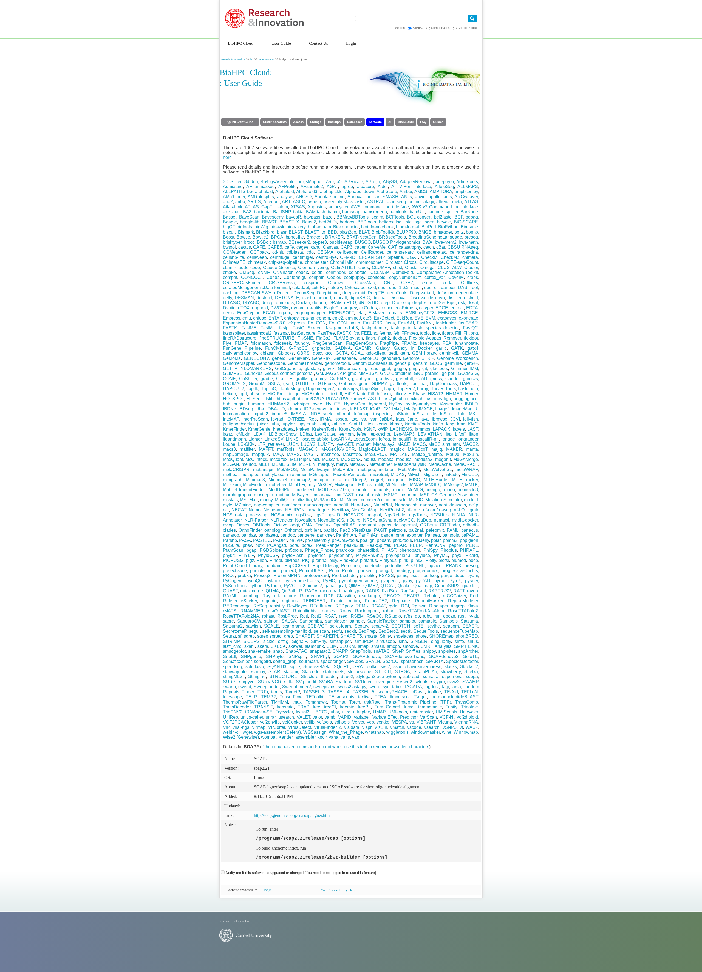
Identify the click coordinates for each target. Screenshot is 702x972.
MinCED (469, 474)
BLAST (295, 232)
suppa (472, 676)
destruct (264, 297)
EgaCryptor (248, 312)
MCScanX (351, 459)
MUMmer (348, 499)
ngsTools (418, 514)
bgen (429, 222)
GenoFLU (368, 358)
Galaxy (382, 348)
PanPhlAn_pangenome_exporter (390, 535)
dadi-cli (431, 287)
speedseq (232, 666)
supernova (452, 676)
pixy (333, 560)
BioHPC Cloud (240, 43)
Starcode (310, 671)
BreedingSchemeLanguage (435, 237)
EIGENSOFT (341, 312)
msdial (362, 494)
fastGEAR (468, 323)
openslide (388, 525)
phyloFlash (293, 555)
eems (228, 312)
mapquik (260, 454)
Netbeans (273, 510)
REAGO (392, 595)
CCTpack (259, 252)
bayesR (293, 217)
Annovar (355, 196)
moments (380, 489)
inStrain (401, 413)
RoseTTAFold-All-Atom (421, 611)
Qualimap (422, 585)
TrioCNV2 (232, 712)
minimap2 (300, 479)
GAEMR (363, 348)
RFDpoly (344, 606)
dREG (350, 302)
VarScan (428, 717)
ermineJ (353, 318)
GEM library (424, 353)
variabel (362, 717)
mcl (315, 459)
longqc (448, 439)
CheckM (429, 257)
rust (461, 616)
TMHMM (279, 702)
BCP (458, 217)
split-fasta (254, 666)
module (360, 489)
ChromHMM (341, 262)
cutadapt (300, 287)
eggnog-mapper (310, 312)
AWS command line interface (380, 207)
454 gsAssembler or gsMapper (291, 181)
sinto (459, 641)
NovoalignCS (331, 520)
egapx (285, 312)
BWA (427, 242)
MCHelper (300, 459)
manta (472, 449)
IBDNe (229, 409)
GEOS (436, 363)
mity (311, 484)
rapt (422, 591)
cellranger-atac (431, 252)
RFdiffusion (321, 606)
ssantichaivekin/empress (417, 666)
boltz (459, 232)
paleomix (435, 530)
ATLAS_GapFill (260, 207)
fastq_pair (400, 328)
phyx (456, 555)
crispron (311, 282)
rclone (290, 595)
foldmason (261, 343)
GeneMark (298, 358)
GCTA (342, 353)
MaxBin (470, 454)
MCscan (330, 459)
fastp (283, 328)
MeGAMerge (465, 459)
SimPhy (318, 641)
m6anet (363, 444)
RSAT (330, 616)
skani (249, 646)
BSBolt (264, 242)
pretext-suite (235, 570)
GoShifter (248, 378)
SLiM (332, 646)
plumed (458, 560)
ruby (427, 616)
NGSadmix (281, 514)
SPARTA (435, 661)
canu (316, 247)
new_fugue (318, 510)
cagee (302, 247)
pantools (450, 535)
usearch (286, 717)
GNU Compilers (395, 373)
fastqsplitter (234, 333)
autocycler (338, 207)
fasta (390, 323)
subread (411, 676)
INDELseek (321, 413)
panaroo (231, 535)
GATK (457, 348)
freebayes (429, 343)
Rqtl (304, 616)
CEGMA (325, 252)
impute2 (260, 413)
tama (456, 686)
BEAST (269, 222)
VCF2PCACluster (240, 722)
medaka (386, 459)
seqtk (406, 631)
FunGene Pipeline (242, 348)
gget (386, 368)
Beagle (230, 222)
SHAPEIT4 (327, 636)
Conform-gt (294, 277)
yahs (345, 737)
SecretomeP (235, 631)
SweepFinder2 (296, 686)
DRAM (335, 302)
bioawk (277, 227)
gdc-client (375, 353)
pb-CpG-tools (345, 540)
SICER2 (251, 641)
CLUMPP (381, 267)
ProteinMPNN (287, 575)
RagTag (408, 591)
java (424, 419)
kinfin (438, 424)
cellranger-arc (400, 252)
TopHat (338, 702)
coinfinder (335, 272)
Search (400, 27)
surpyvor (247, 681)
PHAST (388, 550)
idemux (294, 409)
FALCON (317, 323)
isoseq (340, 419)
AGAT (332, 186)
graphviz (384, 378)
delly (227, 297)
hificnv (399, 393)
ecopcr (385, 308)
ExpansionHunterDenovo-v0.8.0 (254, 323)
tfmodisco (399, 696)
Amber (406, 191)
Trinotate (469, 707)
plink (403, 560)
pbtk (259, 545)
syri (386, 686)
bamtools (398, 211)
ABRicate (353, 181)
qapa (330, 585)
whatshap (374, 732)
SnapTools (360, 651)
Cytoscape (355, 287)
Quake (404, 585)
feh (396, 333)
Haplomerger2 (320, 388)
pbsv (247, 545)
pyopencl (390, 580)
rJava (472, 606)
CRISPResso (282, 282)
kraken (302, 429)
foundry (302, 343)
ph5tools (293, 550)
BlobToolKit (383, 232)
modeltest (304, 489)
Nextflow (340, 510)
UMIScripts (446, 712)
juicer (262, 424)
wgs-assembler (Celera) (277, 732)
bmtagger (443, 232)
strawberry (451, 671)
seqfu (336, 631)
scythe (433, 626)
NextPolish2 (392, 510)
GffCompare (349, 368)
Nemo (255, 510)
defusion (445, 292)
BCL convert (419, 217)
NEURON (295, 510)
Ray (266, 595)
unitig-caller (251, 717)
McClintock (256, 459)
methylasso (273, 474)
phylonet (316, 555)
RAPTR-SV (439, 591)
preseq (471, 565)
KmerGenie (259, 429)
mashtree (330, 454)
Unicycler (469, 712)
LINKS (292, 439)
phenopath (409, 550)
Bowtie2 (260, 237)
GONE (229, 378)
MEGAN (231, 464)
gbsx (317, 353)
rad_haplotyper (348, 591)
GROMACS (234, 383)
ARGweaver (466, 196)
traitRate (372, 702)
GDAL (357, 353)
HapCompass (443, 383)
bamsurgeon (375, 211)
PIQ (305, 560)
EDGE (441, 308)
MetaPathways (315, 469)
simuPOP (364, 641)
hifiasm (384, 393)
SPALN (373, 661)
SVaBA (326, 681)
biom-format (407, 227)
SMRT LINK (466, 646)
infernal (343, 413)
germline (453, 363)
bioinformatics (266, 59)
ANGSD (304, 196)
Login (351, 43)
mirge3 (376, 479)
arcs (448, 196)
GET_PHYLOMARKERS (247, 368)
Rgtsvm (419, 606)
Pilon (262, 560)
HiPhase (416, 393)
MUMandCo (326, 499)
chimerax (257, 262)
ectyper (426, 308)
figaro (447, 333)
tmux (297, 702)
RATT (459, 591)
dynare (298, 308)
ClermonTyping (313, 267)
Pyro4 (455, 580)
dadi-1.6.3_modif (405, 287)
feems (385, 333)
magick (397, 449)
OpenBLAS (344, 525)
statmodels (333, 671)
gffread (371, 368)
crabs (472, 277)
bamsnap (351, 211)
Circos (410, 262)
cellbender (347, 252)
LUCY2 (308, 444)
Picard (471, 555)
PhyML (441, 555)
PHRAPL (469, 550)
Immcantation (236, 413)
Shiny (385, 636)
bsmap (279, 242)
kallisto (338, 424)
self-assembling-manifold (286, 631)
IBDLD (471, 404)
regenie (269, 600)
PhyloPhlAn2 (369, 555)
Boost (228, 237)
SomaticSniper (237, 661)
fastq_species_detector (436, 328)
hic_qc (292, 393)
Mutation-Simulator (443, 499)
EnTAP (275, 318)
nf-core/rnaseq (437, 510)
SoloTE (470, 656)
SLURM (347, 646)
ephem (323, 318)
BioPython (448, 227)
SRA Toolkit (365, 666)
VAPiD (344, 717)
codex (302, 272)
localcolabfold (315, 439)
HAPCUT (469, 383)
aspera (314, 201)
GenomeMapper (238, 363)
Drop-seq (401, 302)
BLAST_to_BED (321, 232)
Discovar (398, 297)
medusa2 (423, 459)
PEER (416, 545)
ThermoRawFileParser (245, 702)
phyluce (422, 555)
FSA (447, 343)
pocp (473, 560)
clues (363, 267)
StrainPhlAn (425, 671)
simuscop (385, 641)
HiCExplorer (313, 393)
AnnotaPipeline (330, 196)
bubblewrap (340, 242)
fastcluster (445, 323)
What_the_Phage (346, 732)
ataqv (428, 201)
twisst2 (302, 712)
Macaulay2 (384, 444)
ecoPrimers (406, 308)
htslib (268, 398)
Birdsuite (469, 227)
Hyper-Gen (354, 404)
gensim (420, 363)
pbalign (367, 540)
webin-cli (231, 732)
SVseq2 (404, 681)
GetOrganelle (288, 368)
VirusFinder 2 (327, 727)
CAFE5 (275, 247)
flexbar (399, 338)
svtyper (438, 681)
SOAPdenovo (366, 656)
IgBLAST (358, 409)
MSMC (391, 494)
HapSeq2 (405, 388)
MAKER (454, 449)
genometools (337, 363)
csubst (428, 282)
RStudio (393, 616)
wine (446, 732)
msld (376, 494)
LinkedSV (273, 439)
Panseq (432, 535)
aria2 (228, 201)
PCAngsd (276, 545)
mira (337, 479)
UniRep (230, 717)
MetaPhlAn (344, 469)
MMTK (471, 484)
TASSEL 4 (338, 692)
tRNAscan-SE (259, 712)
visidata (351, 727)
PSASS (386, 575)
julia (275, 424)
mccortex (278, 459)
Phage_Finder (319, 550)
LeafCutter (325, 434)
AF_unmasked (260, 186)
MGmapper (319, 474)
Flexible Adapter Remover (435, 338)
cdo (310, 252)
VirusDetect (299, 727)
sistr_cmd (232, 646)
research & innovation (233, 59)
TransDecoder (236, 707)
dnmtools (285, 302)
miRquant (396, 479)
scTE (419, 626)
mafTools (286, 449)
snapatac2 (320, 651)
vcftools (324, 722)
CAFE (259, 247)
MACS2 (470, 444)
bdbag (472, 217)
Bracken (315, 237)
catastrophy (410, 247)
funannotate (466, 343)
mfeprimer (296, 474)
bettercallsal (391, 222)
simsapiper (340, 641)
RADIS (372, 591)
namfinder (291, 505)
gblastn (267, 353)
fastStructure (303, 333)
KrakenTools (324, 429)
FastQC (470, 328)
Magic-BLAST (372, 449)
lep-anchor (380, 434)
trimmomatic (430, 707)
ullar (335, 712)
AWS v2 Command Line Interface (444, 207)
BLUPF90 (406, 232)
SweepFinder (267, 686)
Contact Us (318, 43)
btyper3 (319, 242)
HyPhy (395, 404)
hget (242, 393)
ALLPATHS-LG (238, 191)
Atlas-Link (232, 207)
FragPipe (389, 343)
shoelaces (403, 636)
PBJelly (421, 540)
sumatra (430, 676)
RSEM (357, 616)
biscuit (229, 232)
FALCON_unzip (344, 323)
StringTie (257, 676)
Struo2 (346, 676)
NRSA (369, 520)
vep (370, 722)
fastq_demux (374, 328)
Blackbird (265, 232)
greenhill (404, 378)
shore (421, 636)
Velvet (358, 722)
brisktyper (232, 242)
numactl (441, 520)
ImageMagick (465, 409)
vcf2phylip (270, 722)
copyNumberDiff (405, 277)
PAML (452, 530)
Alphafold (284, 191)
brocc (249, 242)
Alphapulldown (359, 191)
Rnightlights (304, 611)
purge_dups (452, 575)
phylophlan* (340, 555)
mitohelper (276, 484)
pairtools (397, 530)
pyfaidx (274, 580)
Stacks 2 (469, 666)
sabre (228, 621)
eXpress (296, 323)
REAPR (411, 595)
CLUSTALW (449, 267)
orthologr (272, 530)
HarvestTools (443, 388)
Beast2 (309, 222)
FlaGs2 (323, 338)
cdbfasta (295, 252)
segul (254, 631)
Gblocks (286, 353)
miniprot (321, 479)
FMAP (241, 343)
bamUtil (417, 211)
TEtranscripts (341, 696)
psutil (415, 575)
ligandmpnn (234, 439)
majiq (436, 449)
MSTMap (249, 499)
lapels (459, 429)
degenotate (467, 292)
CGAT (412, 257)
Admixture (233, 186)
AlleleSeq (444, 186)
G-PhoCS (298, 348)
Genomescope (271, 363)
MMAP (416, 484)
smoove (410, 646)
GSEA (274, 383)
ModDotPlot (279, 489)
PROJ (229, 575)
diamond (322, 297)
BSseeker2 (299, 242)
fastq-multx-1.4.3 (342, 328)
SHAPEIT (304, 636)
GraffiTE (284, 378)
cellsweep (257, 257)
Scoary (361, 626)
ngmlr (472, 510)
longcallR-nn (426, 439)
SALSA (289, 621)
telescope (232, 696)
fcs (356, 333)
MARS (293, 454)
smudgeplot (234, 651)
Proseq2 (262, 575)
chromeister (316, 262)
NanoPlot (382, 505)
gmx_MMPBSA (363, 373)
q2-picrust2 (311, 585)
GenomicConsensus (372, 363)
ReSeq (260, 606)
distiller (454, 297)
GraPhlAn (339, 378)
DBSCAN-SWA (256, 292)
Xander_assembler (297, 737)
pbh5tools (402, 540)
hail (413, 383)
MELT (263, 464)
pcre (294, 545)
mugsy (266, 499)
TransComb (466, 702)
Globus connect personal (289, 373)
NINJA (458, 514)
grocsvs (470, 378)
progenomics (425, 570)
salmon (271, 621)
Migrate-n (432, 474)
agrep (347, 186)
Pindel (276, 560)
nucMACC (404, 520)
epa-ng (307, 318)
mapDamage (235, 454)
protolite (368, 575)
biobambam (319, 227)
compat (230, 277)
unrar (271, 717)
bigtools (244, 227)
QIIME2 (370, 585)
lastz (227, 434)
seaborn (451, 626)
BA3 (247, 211)
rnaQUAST (278, 611)
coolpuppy (354, 277)
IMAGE (426, 409)
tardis (276, 692)
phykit (228, 555)
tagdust (431, 686)
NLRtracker (281, 520)
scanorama (293, 626)
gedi (393, 353)
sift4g (283, 641)
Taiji (445, 686)
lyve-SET (344, 444)
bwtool (229, 247)
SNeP (397, 651)
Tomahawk (316, 702)
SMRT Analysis (436, 646)
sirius (473, 641)
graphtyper (362, 378)
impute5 (279, 413)
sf (239, 636)
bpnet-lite (295, 237)
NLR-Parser (255, 520)
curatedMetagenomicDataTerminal (256, 287)
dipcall (340, 297)
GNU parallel (427, 373)
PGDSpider (271, 550)
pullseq (431, 575)
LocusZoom (365, 439)
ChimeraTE (234, 262)
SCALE (271, 626)
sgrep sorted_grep (275, 636)
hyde (317, 404)
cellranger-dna (464, 252)
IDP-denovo (315, 409)
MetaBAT (358, 464)
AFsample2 (312, 186)
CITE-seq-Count (462, 262)
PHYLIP (246, 555)
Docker (303, 302)
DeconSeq (303, 292)
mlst (403, 484)
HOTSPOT (233, 398)
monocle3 (468, 489)
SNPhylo (275, 656)
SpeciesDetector (462, 661)
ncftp (473, 505)
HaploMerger (291, 388)
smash (377, 646)
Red (474, 595)
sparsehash (412, 661)
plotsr (443, 560)
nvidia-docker (465, 520)
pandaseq (268, 535)
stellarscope (359, 671)
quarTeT (470, 585)
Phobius (449, 550)
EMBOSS (447, 312)
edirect (457, 308)
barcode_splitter (442, 211)
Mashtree (352, 454)
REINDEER (314, 600)
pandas (248, 535)
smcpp (393, 646)
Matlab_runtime (427, 454)
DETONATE (287, 297)
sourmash (308, 661)
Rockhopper (367, 611)
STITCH (383, 671)
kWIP (382, 429)
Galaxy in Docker (413, 348)
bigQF (228, 227)
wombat (268, 737)
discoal (380, 297)
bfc (408, 222)
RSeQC (374, 616)
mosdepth (263, 494)
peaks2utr (353, 545)
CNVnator (282, 272)
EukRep (404, 318)
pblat (436, 540)
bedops (347, 222)
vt (461, 727)
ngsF (319, 514)
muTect (471, 499)
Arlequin (271, 201)
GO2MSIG (468, 373)
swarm (229, 686)
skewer (295, 646)
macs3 (229, 449)
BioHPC (418, 27)
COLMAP (379, 272)
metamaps (263, 469)
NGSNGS (353, 514)
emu (246, 318)
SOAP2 (340, 656)
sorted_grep (284, 661)
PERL (472, 545)
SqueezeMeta (316, 666)
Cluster (471, 267)
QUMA (272, 591)
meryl (341, 464)
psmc (402, 575)
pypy (407, 580)
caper (360, 247)
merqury (326, 464)
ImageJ (442, 409)
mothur (282, 494)
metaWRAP (466, 469)
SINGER (419, 641)
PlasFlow (348, 560)
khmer (396, 424)
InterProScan (255, 419)
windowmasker (425, 732)
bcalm (377, 217)
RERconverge (237, 606)
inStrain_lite (424, 413)
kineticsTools (417, 424)
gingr (414, 368)
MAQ (278, 454)
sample (357, 621)
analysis (285, 196)
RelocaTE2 (376, 600)
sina (403, 641)
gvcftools (398, 383)
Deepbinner (328, 292)
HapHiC (268, 388)
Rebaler (431, 595)
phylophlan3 (398, 555)
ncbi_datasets (452, 505)
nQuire (353, 520)
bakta (298, 211)
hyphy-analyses (421, 404)
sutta (288, 681)
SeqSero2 (388, 631)
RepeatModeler (463, 600)
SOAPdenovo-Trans (404, 656)
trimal (409, 707)
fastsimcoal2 (259, 333)
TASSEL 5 (363, 692)
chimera (470, 257)
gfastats (312, 368)
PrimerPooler (342, 570)
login (268, 890)
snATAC (381, 651)
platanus (368, 560)
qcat (342, 585)
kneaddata (283, 429)
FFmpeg (409, 333)
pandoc (287, 535)
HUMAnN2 (278, 404)
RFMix (362, 606)
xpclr (322, 737)
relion (354, 600)
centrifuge (279, 257)
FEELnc (369, 333)
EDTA (472, 308)
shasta (370, 636)
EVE (418, 318)
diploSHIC (360, 297)
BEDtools (366, 222)
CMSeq (246, 272)
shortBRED (467, 636)
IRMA (325, 419)
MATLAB (399, 454)
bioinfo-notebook (377, 227)
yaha (333, 737)
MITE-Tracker (465, 479)
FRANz (408, 343)
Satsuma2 (233, 626)
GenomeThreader (305, 363)
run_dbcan (444, 616)
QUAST (230, 591)
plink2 (417, 560)
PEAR (400, 545)
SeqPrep (367, 631)
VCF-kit (447, 717)
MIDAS (398, 474)
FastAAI (406, 323)
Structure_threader (319, 676)
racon (325, 591)
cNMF (263, 272)
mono (449, 489)
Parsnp (230, 540)
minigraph (232, 479)
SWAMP (470, 681)
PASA (245, 540)
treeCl (330, 707)
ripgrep (458, 606)
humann (256, 404)
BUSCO (363, 242)
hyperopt (377, 404)
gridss (436, 378)
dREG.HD (368, 302)
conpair (316, 277)
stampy (258, 671)
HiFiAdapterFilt (359, 393)
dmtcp (267, 302)
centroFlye (326, 257)
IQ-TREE (295, 419)
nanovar (428, 505)
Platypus (388, 560)
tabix (396, 686)
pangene (306, 535)
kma (461, 424)
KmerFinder (234, 429)
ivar (372, 419)
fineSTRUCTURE (277, 338)
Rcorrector (310, 595)
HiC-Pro (276, 393)
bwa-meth (468, 242)
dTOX (244, 308)
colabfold (358, 272)
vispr (366, 727)
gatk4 (473, 348)
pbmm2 (450, 540)
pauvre (296, 540)
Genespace (344, 358)
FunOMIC (274, 348)
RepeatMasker (429, 600)
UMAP (379, 712)
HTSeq (254, 398)
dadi (382, 287)
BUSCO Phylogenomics (396, 242)
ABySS (390, 181)
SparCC (390, 661)
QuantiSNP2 (447, 585)
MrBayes (300, 494)
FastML (268, 328)
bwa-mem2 (446, 242)
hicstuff (335, 393)
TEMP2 (268, 696)
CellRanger (372, 252)
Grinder (452, 378)
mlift (379, 484)
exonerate (468, 318)
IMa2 (397, 409)
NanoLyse (361, 505)
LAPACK (441, 429)
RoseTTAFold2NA (241, 616)
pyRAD (423, 580)
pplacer (435, 565)
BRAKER (334, 237)
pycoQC (254, 580)
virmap (258, 727)
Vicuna (445, 722)
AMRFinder (234, 196)
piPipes (292, 560)
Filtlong (470, 333)
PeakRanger (328, 545)
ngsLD (333, 514)
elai (361, 312)
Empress (231, 318)
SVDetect (364, 681)
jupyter (288, 424)
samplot (407, 621)
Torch (354, 702)
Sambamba (310, 621)
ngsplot (374, 514)
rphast (268, 616)
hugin (239, 404)
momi (398, 489)
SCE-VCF (317, 626)
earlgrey (349, 308)
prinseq (365, 570)
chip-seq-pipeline (285, 262)
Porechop (350, 565)
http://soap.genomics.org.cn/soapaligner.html (292, 815)
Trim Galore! (387, 707)
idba (260, 409)
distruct (471, 297)
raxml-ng (249, 595)
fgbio (425, 333)
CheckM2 (450, 257)
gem (404, 353)
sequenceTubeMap (459, 631)
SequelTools (426, 631)
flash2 (384, 338)
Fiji (458, 333)
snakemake (259, 651)
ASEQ (299, 201)
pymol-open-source (358, 580)
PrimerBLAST (312, 570)
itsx (353, 419)
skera (262, 646)
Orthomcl (293, 530)
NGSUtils (439, 514)
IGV (386, 409)
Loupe (229, 444)
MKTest (365, 484)
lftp (449, 434)
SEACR (470, 626)
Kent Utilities (360, 424)
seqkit (350, 631)
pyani (472, 575)
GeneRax (321, 358)
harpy (422, 388)
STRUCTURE (283, 676)
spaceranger (333, 661)
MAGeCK (308, 449)
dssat (473, 302)
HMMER (454, 393)
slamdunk (314, 646)
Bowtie (243, 237)
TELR (251, 696)
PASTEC (262, 540)
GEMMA (470, 353)
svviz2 (453, 681)
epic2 (337, 318)
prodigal (384, 570)
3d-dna (251, 181)
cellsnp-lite (233, 257)
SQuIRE (342, 666)
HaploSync (371, 388)
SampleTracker (382, 621)
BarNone (469, 211)
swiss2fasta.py (352, 686)
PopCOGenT (297, 565)
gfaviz (329, 368)
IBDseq (246, 409)
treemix (347, 707)
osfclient (313, 530)
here (227, 157)
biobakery (296, 227)
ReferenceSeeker (240, 600)
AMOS (420, 191)
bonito (472, 232)
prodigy (402, 570)
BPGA (277, 237)
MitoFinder (253, 484)
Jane (412, 419)
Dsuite (229, 308)
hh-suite (257, 393)
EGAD (269, 312)
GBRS (303, 353)
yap (355, 737)
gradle (267, 378)
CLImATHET (343, 267)
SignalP (299, 641)
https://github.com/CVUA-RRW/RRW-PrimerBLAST (326, 398)
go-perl (448, 373)
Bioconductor (346, 227)
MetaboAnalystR (410, 464)
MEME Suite (284, 464)
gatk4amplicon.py (240, 353)
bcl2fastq (443, 217)
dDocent (282, 292)
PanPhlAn (346, 535)
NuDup (424, 520)
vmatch (397, 727)
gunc (363, 383)
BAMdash (315, 211)
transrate (285, 707)
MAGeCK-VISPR (338, 449)
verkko (383, 722)
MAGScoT (418, 449)
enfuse (259, 318)
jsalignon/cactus (238, 424)
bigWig (261, 227)
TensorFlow (291, 696)
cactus (244, 247)
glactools (439, 368)
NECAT (238, 510)
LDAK (259, 434)
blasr (281, 232)
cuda (447, 282)
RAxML (230, 595)
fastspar (281, 333)
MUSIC (416, 499)
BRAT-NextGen (361, 237)
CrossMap (365, 282)
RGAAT (378, 606)
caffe (289, 247)
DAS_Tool (468, 287)
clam (227, 267)
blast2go (347, 232)
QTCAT (388, 585)
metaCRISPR (236, 469)
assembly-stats (338, 201)
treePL (364, 707)
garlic (441, 348)
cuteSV (335, 287)
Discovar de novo (427, 297)
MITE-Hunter (436, 479)
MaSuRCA (375, 454)
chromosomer (369, 262)
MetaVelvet (409, 469)
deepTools (397, 292)
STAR (274, 671)
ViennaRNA (466, 722)
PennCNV (435, 545)
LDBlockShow (282, 434)
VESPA (399, 722)
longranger (467, 439)
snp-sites (447, 651)
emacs (395, 312)
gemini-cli (448, 353)
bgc (417, 222)
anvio (420, 196)
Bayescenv (272, 217)
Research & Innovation (266, 11)
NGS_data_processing (245, 514)
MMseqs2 (453, 484)
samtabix (427, 621)
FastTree (326, 333)
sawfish (253, 626)
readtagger (369, 595)
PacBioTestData (355, 530)
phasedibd (368, 550)
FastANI (425, 323)
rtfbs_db (412, 616)
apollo (435, 196)
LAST (472, 429)
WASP (472, 727)
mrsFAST (344, 494)
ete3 (367, 318)
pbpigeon (469, 540)
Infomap (362, 413)
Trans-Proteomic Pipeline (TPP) (418, 702)
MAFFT (266, 449)
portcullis (393, 565)
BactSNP (282, 211)
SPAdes (355, 661)
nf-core (413, 510)
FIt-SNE (305, 338)
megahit (443, 459)
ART (286, 201)
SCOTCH (400, 626)
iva (363, 419)
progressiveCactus (459, 570)
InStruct (447, 413)
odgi (294, 525)
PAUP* (280, 540)
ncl (226, 510)
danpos (448, 287)
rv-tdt (473, 616)
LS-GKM (246, 444)
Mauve (452, 454)
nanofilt (341, 505)
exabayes (446, 318)
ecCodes (368, 308)
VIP (226, 727)
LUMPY (325, 444)
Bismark (246, 232)
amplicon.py (466, 191)
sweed (244, 686)
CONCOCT (252, 277)
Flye (227, 343)
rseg (343, 616)
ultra (346, 712)
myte (227, 505)
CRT (388, 282)
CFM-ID (347, 257)
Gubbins (347, 383)
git (424, 368)
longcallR (402, 439)
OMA (307, 525)
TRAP (303, 707)
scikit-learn (340, 626)
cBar (440, 247)
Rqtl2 (316, 616)
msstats (230, 499)
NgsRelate (394, 514)
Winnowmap (466, 732)
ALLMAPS (467, 186)
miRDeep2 (355, 479)
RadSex (390, 591)
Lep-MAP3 (404, 434)
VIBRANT (426, 722)
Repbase (401, 600)
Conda (273, 277)
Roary (345, 611)
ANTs (406, 196)
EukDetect (384, 318)
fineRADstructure (239, 338)
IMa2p (410, 409)
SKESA (278, 646)
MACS (419, 444)
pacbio (330, 530)
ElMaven (377, 312)
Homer (471, 393)
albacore (365, 186)
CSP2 (407, 282)
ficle (436, 333)
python (255, 585)
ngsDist (303, 514)
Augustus (316, 207)
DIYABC (251, 302)
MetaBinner (380, 464)
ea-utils (314, 308)
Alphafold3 (306, 191)
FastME (248, 328)
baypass (312, 217)
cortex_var (434, 277)
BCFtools (395, 217)
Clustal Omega (420, 267)
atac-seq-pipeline (404, 201)
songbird (262, 661)
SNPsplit (297, 656)
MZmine (243, 505)
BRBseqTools (392, 237)
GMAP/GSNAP (330, 373)
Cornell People (467, 27)
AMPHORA (441, 191)
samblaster (335, 621)
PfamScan (233, 550)
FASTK (230, 328)
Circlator (393, 262)
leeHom (346, 434)
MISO (414, 479)
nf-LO (459, 510)
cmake (229, 272)
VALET (303, 717)
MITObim (232, 484)
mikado (452, 474)
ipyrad (277, 419)
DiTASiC (231, 302)
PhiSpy (430, 550)
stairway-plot (235, 671)
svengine (385, 681)
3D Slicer (232, 181)
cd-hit (277, 252)
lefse (361, 434)
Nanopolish (406, 505)
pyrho (439, 580)
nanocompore (317, 505)
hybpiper (300, 404)
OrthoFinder (250, 530)
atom (283, 207)
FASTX (344, 333)
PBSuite (231, 545)
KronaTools (350, 429)
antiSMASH (386, 196)
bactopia (262, 211)
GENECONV (256, 358)
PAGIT (380, 530)
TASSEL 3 (314, 692)
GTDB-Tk (305, 383)
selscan (321, 631)
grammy (318, 378)
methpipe (250, 474)
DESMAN (244, 297)
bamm (334, 211)
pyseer (471, 580)
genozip (402, 363)
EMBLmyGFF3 (420, 312)
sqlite (295, 666)
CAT (392, 247)
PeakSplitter (378, 545)
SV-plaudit (306, 681)
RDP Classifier (339, 595)
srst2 (385, 666)
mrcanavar (322, 494)
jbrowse (439, 419)
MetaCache (440, 464)
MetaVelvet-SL (437, 469)
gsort (288, 383)
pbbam (383, 540)
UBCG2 (320, 712)
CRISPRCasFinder (241, 282)
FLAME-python (348, 338)
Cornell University (233, 14)
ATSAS (297, 207)
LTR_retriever (270, 444)
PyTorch (273, 585)
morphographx (237, 494)
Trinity (451, 707)
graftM (302, 378)
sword (374, 686)
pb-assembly (317, 540)
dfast (306, 297)
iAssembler (451, 404)
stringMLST (234, 676)
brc (252, 59)
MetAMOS (287, 469)
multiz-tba (302, 499)
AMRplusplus (261, 196)
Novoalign (305, 520)
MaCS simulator (444, 444)
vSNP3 (450, 727)
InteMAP (231, 419)
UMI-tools (397, 712)
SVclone (344, 681)
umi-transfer (421, 712)
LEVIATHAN (430, 434)
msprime (409, 494)
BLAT (364, 232)
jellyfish (470, 419)
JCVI (455, 419)
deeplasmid (353, 292)
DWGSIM (279, 308)
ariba (240, 201)
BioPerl (428, 227)
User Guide (281, 43)
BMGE (424, 232)
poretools (372, 565)
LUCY (292, 444)
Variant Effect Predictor (395, 717)
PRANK (454, 565)
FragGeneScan (327, 343)
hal (424, 383)
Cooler (333, 277)
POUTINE (415, 565)
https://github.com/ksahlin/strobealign (415, 398)
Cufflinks (469, 282)
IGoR (375, 409)
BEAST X (289, 222)
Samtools (448, 621)
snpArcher (468, 651)
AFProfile (287, 186)
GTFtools (327, 383)
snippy (429, 651)
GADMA (343, 348)
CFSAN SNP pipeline (381, 257)
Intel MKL (468, 413)
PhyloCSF (268, 555)
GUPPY (379, 383)
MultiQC (283, 499)
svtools (421, 681)
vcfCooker (292, 722)
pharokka (345, 550)
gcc (328, 353)
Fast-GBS (372, 323)
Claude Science (279, 267)
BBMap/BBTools (352, 217)
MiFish (414, 474)
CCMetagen (235, 252)
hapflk (252, 388)
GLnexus (253, 373)
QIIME (355, 585)
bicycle (444, 222)
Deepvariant (422, 292)
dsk (461, 302)
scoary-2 (379, 626)
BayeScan (249, 217)
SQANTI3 (276, 666)
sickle (268, 641)
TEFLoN (469, 692)
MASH (310, 454)
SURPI (230, 681)
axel (236, 211)
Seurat (229, 636)
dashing (231, 292)
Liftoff (460, 434)
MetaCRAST (466, 464)
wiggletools (397, 732)
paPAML (469, 535)
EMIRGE (469, 312)
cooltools (376, 277)
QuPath (289, 591)
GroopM (256, 383)
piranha (319, 560)
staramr (291, 671)
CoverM (456, 277)
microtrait (379, 474)
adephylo (445, 181)
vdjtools (342, 722)
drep (385, 302)
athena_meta (449, 201)
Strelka (471, 671)
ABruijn (373, 181)
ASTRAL (375, 201)
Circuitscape (431, 262)
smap (363, 646)
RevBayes (297, 606)
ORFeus (428, 525)
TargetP (292, 692)
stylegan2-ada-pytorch (378, 676)
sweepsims (324, 686)
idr (332, 409)
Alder (383, 186)
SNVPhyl (320, 656)
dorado (319, 302)
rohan (388, 611)
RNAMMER (252, 611)
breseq (471, 237)
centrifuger (303, 257)
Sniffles (413, 651)
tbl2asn (418, 692)
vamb (330, 717)
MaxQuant (233, 459)
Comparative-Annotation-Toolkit (447, 272)
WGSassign (315, 732)
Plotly (430, 560)
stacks (451, 666)
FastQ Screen (307, 328)
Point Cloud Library (242, 565)
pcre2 (307, 545)
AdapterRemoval (416, 181)
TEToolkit (315, 696)
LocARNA (341, 439)
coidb (317, 272)
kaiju (324, 424)
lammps (422, 429)
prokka (244, 575)
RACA (311, 591)
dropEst (420, 302)
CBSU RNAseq (463, 247)
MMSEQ (433, 484)
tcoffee (434, 692)
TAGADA (413, 686)
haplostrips (347, 388)
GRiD (421, 378)
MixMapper (345, 484)
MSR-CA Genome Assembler (449, 494)
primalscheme (264, 570)
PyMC (329, 580)
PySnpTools (235, 585)
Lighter (255, 439)
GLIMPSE (232, 373)
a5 (339, 181)
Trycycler (284, 712)
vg (411, 722)
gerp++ (471, 363)
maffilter (247, 449)
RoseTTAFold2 (463, 611)
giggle (400, 368)
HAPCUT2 (233, 388)
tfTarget (419, 696)
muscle (400, 499)
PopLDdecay (325, 565)
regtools (290, 600)
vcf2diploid (467, 717)
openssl (409, 525)
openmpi (367, 525)
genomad (390, 358)
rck (277, 595)
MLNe (391, 484)
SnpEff (229, 656)
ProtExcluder (344, 575)
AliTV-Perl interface (411, 186)
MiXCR (325, 484)
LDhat (306, 434)
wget (247, 732)
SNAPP (340, 651)
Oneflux (322, 525)
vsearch (432, 727)
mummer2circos (375, 499)
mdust (369, 459)
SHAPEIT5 (351, 636)
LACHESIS (401, 429)
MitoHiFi (297, 484)
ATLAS (471, 201)
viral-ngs (241, 727)
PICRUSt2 (233, 560)
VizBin (380, 727)
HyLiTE (333, 404)
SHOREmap (441, 636)
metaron (387, 469)
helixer (229, 393)
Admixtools (467, 181)
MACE (403, 444)
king (450, 424)
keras (382, 424)
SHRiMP (231, 641)
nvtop (228, 525)
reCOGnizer (454, 595)
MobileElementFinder (244, 489)
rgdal (393, 606)
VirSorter (276, 727)
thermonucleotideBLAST (454, 696)
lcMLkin (242, 434)
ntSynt (385, 520)
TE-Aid (451, 692)
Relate (337, 600)
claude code (247, 267)
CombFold (402, 272)
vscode (414, 727)
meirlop (249, 464)
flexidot (471, 338)
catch (428, 247)
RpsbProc (287, 616)
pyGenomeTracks (302, 580)
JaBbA (386, 419)
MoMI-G (415, 489)
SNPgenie (251, 656)
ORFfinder (450, 525)
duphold (260, 308)
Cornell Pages (440, 27)
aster (360, 201)
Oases (243, 525)
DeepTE (376, 292)
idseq (342, 409)
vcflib (309, 722)
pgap (251, 550)
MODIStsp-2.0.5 (333, 489)
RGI (405, 606)
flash (370, 338)
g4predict (321, 348)
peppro (456, 545)
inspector (382, 413)
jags (400, 419)
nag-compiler (266, 505)
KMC (473, 424)
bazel (328, 217)
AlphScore (387, 191)
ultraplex (361, 712)
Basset (229, 217)
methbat (231, 474)
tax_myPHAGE (392, 692)
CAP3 (346, 247)
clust (397, 267)
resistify (277, 606)
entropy (291, 318)
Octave (280, 525)
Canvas (330, 247)
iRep (312, 419)
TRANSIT (263, 707)
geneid (278, 358)
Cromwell (337, 282)
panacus (469, 530)
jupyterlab (306, 424)
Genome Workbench (457, 358)
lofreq (384, 439)
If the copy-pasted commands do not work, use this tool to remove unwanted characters (345, 746)
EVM (430, 318)
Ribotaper (438, 606)
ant (370, 196)
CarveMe (377, 247)
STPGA (402, 671)
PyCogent (232, 580)
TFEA (380, 696)
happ (389, 388)
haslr (462, 388)
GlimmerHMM (464, 368)
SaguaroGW (249, 621)
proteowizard (316, 575)
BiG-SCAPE (466, 222)
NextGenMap (364, 510)
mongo (433, 489)
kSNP (369, 429)
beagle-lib (249, 222)
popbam (273, 565)
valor (317, 717)
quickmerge (251, 591)
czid (372, 287)
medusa (404, 459)
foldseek (282, 343)
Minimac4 (277, 479)
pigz (250, 560)
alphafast (264, 191)
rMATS (229, 611)
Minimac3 (255, 479)
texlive (364, 696)
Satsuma (469, 621)
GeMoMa (232, 358)
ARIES (254, 201)
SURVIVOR (269, 681)
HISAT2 (435, 393)
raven (472, 591)
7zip (329, 181)
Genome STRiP (418, 358)
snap (278, 651)
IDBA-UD (276, 409)
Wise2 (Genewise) (241, 737)
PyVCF (291, 585)
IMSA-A (298, 413)
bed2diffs (328, 222)
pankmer (325, 535)
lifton (473, 434)
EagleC (331, 308)
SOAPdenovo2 (443, 656)
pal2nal (416, 530)
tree (316, 707)
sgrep (249, 636)
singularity (441, 641)
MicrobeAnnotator (350, 474)
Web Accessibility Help (338, 890)
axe (226, 211)
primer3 (288, 570)
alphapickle (331, 191)
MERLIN (307, 464)
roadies (328, 611)
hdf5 (473, 388)
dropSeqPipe (443, 302)
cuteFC (319, 287)
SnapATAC (296, 651)
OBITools (261, 525)
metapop (366, 469)
